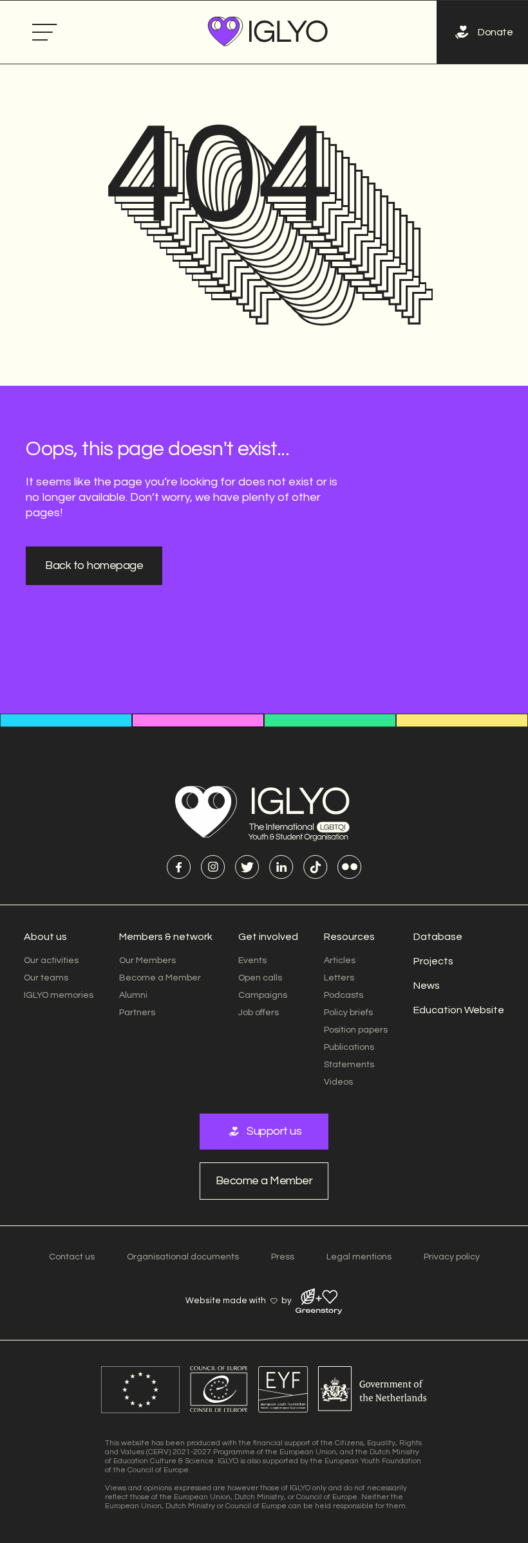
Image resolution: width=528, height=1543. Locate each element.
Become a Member (160, 977)
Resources (349, 937)
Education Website (458, 1010)
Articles (339, 960)
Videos (338, 1082)
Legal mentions (358, 1256)
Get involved (268, 937)
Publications (349, 1047)
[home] (269, 32)
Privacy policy (452, 1256)
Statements (349, 1064)
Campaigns (262, 995)
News (426, 985)
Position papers (356, 1029)
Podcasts (343, 995)
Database (437, 937)
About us (45, 937)
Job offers (258, 1012)
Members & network (165, 937)
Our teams (46, 977)
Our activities (51, 960)
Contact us (72, 1256)
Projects (433, 961)
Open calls (260, 977)
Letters (339, 977)
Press (282, 1256)
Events (252, 960)
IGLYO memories (58, 995)
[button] (45, 32)
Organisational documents (183, 1256)
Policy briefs (348, 1012)
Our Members (147, 960)
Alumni (133, 995)
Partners (137, 1012)
